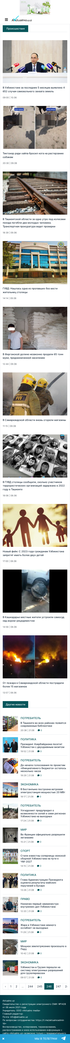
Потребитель (31, 718)
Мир (24, 829)
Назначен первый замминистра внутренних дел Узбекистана (39, 905)
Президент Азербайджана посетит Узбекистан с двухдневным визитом (42, 745)
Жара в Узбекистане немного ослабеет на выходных (38, 926)
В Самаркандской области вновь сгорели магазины (34, 420)
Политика (28, 739)
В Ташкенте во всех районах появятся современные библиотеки (43, 724)
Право (25, 899)
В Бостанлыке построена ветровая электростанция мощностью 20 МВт (43, 790)
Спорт (25, 850)
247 (58, 986)
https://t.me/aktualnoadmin (50, 1020)
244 (30, 986)
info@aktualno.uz (19, 1017)
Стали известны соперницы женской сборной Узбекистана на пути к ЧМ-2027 (43, 858)
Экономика (29, 784)
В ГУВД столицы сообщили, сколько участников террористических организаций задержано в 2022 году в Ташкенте (34, 486)
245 (39, 986)
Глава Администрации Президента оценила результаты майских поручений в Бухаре (42, 882)
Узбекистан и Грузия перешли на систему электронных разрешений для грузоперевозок (42, 970)
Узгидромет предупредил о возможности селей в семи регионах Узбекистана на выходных (43, 813)
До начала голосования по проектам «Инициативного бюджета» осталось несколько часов (43, 768)
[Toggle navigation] (6, 20)
